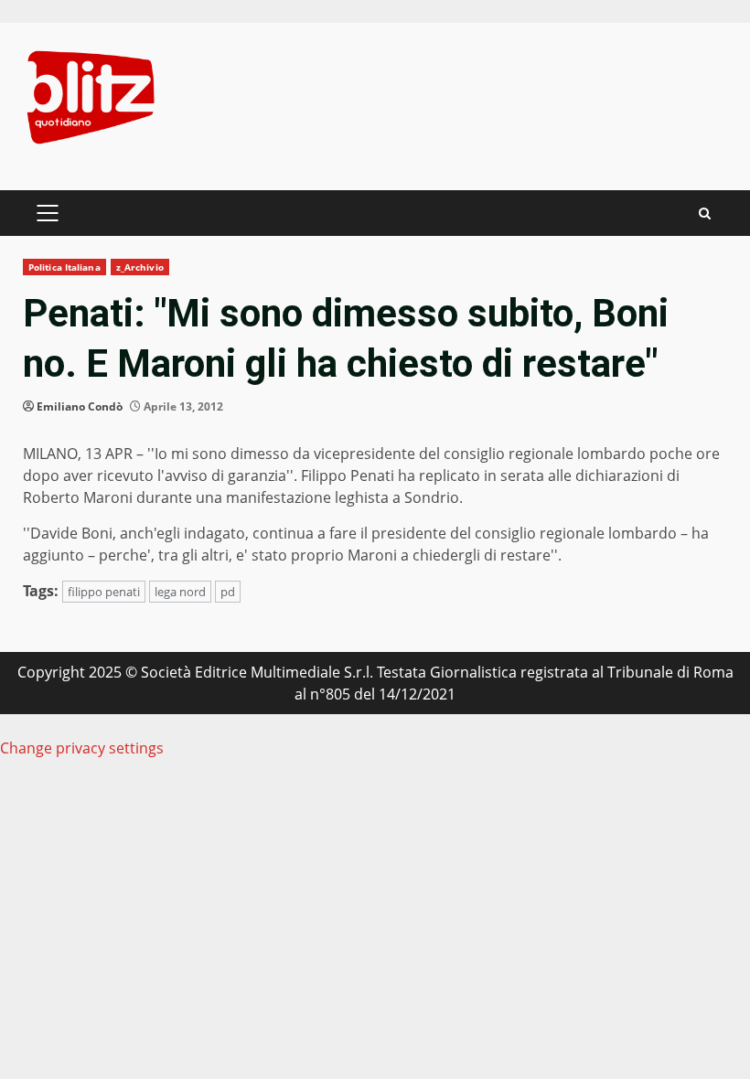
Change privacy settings (82, 748)
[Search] (705, 213)
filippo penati (104, 591)
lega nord (180, 591)
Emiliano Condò (80, 406)
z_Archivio (140, 267)
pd (227, 591)
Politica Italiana (64, 267)
